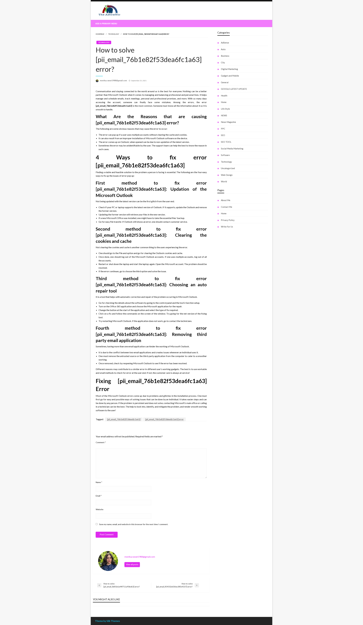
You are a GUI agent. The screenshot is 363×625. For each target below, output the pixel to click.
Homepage (100, 34)
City (223, 62)
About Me (225, 200)
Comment (101, 442)
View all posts (132, 564)
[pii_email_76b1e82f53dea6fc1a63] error (164, 419)
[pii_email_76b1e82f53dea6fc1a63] (123, 419)
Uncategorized (228, 168)
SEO (223, 135)
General (224, 82)
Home (223, 102)
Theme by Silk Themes (107, 620)
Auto (223, 49)
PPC (223, 128)
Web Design (227, 175)
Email (99, 496)
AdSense (225, 42)
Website (99, 509)
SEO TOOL (226, 142)
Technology (113, 34)
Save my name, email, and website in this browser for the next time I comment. (133, 524)
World (224, 181)
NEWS (224, 115)
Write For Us (227, 226)
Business (225, 56)
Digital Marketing (229, 69)
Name (99, 482)
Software (225, 155)
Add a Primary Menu (106, 23)
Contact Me (226, 207)
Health (224, 95)
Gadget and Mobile (230, 75)
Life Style (225, 108)
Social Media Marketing (232, 148)
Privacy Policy (228, 220)
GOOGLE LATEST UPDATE (234, 89)
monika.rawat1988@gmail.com (113, 80)
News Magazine (228, 122)
